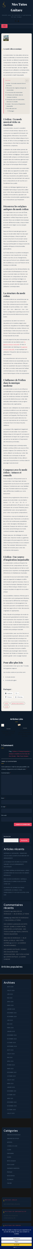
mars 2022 (10, 1083)
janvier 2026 (11, 1009)
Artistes (9, 1142)
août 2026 (10, 986)
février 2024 (11, 1065)
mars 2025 (10, 1027)
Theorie (8, 729)
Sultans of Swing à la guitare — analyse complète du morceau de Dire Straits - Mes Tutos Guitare (20, 753)
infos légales (11, 1161)
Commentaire (6, 773)
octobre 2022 (11, 1076)
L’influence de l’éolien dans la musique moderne (15, 96)
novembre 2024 (12, 1039)
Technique (10, 1179)
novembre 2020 (12, 1106)
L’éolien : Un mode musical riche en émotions (16, 84)
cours (9, 1149)
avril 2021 (10, 1098)
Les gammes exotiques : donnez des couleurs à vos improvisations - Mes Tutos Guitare (16, 952)
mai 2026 (9, 998)
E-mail (3, 807)
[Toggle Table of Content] (26, 80)
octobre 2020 (11, 1109)
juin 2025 (10, 1020)
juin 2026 (10, 994)
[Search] (15, 21)
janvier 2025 (11, 1031)
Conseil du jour (12, 1146)
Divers (9, 1157)
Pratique (9, 1172)
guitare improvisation (18, 703)
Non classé (10, 1164)
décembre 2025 (11, 1013)
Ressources (11, 1176)
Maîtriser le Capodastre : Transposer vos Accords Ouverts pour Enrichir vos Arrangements (16, 855)
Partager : (12, 111)
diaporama (10, 1153)
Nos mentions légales (12, 1204)
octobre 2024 (11, 1042)
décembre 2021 (11, 1091)
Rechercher (7, 836)
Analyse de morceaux (13, 1135)
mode (6, 707)
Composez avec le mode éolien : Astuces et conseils (16, 100)
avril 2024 (10, 1061)
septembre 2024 (12, 1046)
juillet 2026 (10, 990)
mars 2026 (10, 1005)
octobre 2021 (11, 1094)
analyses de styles (13, 1138)
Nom (3, 798)
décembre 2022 (11, 1072)
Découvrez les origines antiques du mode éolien (16, 89)
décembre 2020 (12, 1102)
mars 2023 (10, 1068)
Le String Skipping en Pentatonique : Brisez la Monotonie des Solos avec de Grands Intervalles (16, 873)
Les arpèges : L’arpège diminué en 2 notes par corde (8, 733)
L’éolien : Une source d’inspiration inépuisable (16, 105)
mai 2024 (9, 1057)
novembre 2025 (12, 1016)
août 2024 (10, 1050)
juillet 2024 (10, 1054)
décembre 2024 (11, 1035)
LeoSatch (7, 911)
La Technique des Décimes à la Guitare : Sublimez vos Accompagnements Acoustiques (16, 864)
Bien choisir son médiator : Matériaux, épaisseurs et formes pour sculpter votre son (15, 881)
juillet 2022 (10, 1080)
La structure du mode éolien (15, 92)
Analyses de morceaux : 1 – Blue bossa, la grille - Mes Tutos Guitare (15, 940)
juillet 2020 (11, 1113)
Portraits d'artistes (13, 1168)
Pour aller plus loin (12, 108)
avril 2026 (10, 1001)
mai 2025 (9, 1024)
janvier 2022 (11, 1087)
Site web (4, 815)
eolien (6, 703)
